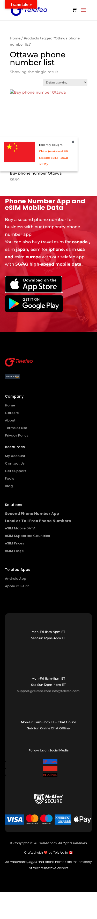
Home (15, 38)
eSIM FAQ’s (14, 550)
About (10, 420)
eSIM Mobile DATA (20, 528)
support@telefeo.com (34, 691)
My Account (15, 455)
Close (73, 142)
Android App (15, 578)
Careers (12, 412)
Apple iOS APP (17, 586)
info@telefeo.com (66, 691)
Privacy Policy (16, 435)
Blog (9, 485)
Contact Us (15, 463)
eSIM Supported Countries (27, 535)
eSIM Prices (14, 543)
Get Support (15, 470)
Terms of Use (16, 427)
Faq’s (9, 478)
